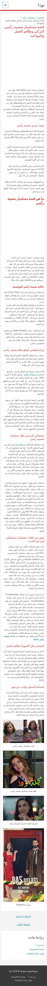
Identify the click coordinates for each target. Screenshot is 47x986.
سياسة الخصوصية (37, 949)
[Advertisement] (23, 63)
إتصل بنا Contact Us (35, 954)
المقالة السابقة (23, 916)
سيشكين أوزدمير (18, 444)
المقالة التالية (23, 924)
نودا (41, 5)
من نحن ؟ (40, 945)
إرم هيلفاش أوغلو (31, 374)
